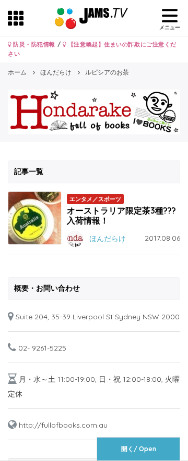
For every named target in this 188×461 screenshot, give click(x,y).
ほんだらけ (107, 238)
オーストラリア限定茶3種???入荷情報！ (121, 215)
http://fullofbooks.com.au (63, 425)
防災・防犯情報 (33, 44)
